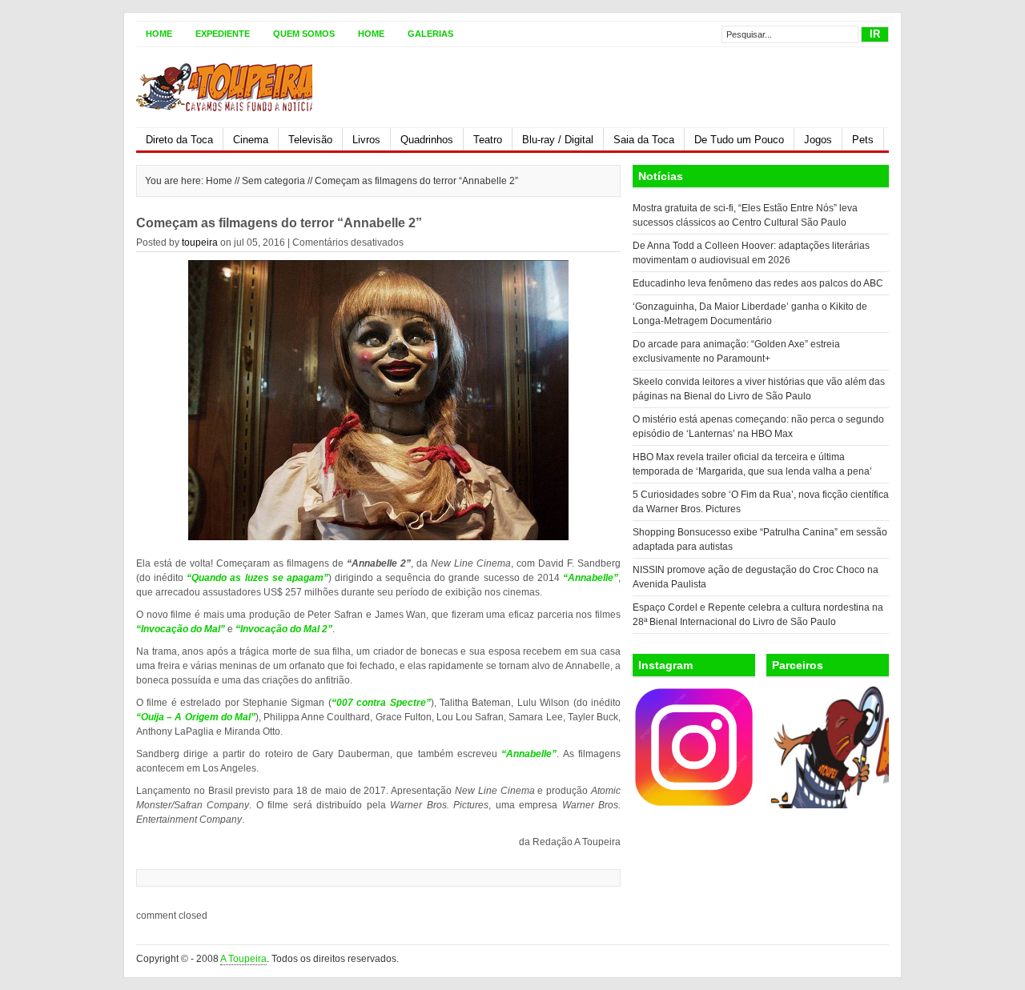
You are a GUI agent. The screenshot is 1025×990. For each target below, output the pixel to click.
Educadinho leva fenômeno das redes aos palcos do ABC (758, 283)
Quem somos (304, 33)
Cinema (250, 140)
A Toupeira (243, 958)
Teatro (487, 140)
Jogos (818, 140)
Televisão (310, 140)
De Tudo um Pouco (739, 140)
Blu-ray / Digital (557, 140)
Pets (863, 140)
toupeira (200, 242)
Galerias (430, 33)
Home (159, 33)
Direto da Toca (179, 140)
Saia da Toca (643, 140)
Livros (366, 140)
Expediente (222, 33)
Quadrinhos (426, 140)
